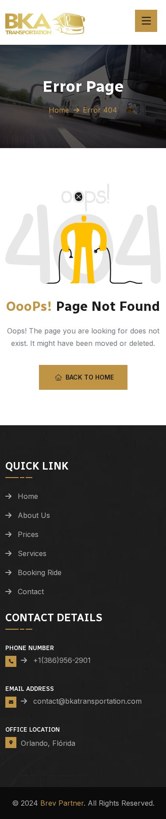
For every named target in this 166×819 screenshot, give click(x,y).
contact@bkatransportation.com (83, 701)
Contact (31, 591)
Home (59, 110)
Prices (28, 534)
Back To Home (90, 377)
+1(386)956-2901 (62, 660)
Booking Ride (40, 572)
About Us (34, 515)
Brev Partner (62, 803)
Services (32, 553)
